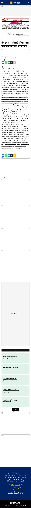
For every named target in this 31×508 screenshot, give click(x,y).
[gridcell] (15, 108)
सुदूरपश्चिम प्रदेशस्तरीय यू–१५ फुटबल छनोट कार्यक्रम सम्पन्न (10, 368)
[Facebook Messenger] (9, 62)
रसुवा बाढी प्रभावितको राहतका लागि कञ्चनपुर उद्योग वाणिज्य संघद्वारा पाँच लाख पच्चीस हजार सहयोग (11, 390)
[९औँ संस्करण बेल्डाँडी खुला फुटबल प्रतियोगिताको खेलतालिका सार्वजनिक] (24, 380)
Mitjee (24, 505)
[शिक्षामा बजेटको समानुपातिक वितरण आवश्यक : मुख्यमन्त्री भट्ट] (24, 358)
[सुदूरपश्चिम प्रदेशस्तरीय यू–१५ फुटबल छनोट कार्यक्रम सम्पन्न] (24, 369)
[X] (11, 62)
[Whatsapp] (6, 62)
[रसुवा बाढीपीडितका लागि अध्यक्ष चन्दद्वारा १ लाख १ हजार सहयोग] (24, 402)
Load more (15, 409)
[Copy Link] (14, 62)
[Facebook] (3, 62)
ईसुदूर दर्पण (6, 56)
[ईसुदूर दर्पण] (3, 57)
